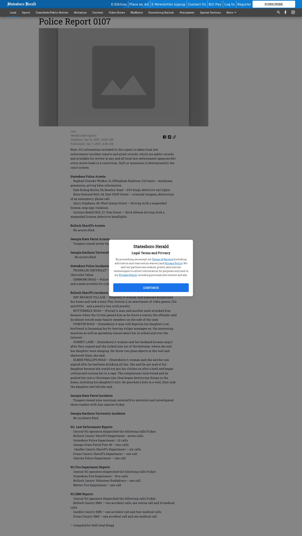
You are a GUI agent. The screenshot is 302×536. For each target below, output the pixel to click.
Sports (26, 12)
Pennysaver (187, 12)
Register (244, 4)
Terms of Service (162, 259)
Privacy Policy (173, 263)
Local (13, 12)
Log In (229, 4)
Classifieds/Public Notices (52, 12)
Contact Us (197, 4)
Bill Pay (215, 4)
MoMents (137, 12)
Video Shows (117, 12)
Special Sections (210, 12)
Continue (151, 288)
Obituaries (80, 12)
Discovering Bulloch (161, 12)
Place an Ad (139, 4)
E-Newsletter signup (168, 4)
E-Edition (119, 4)
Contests (97, 12)
